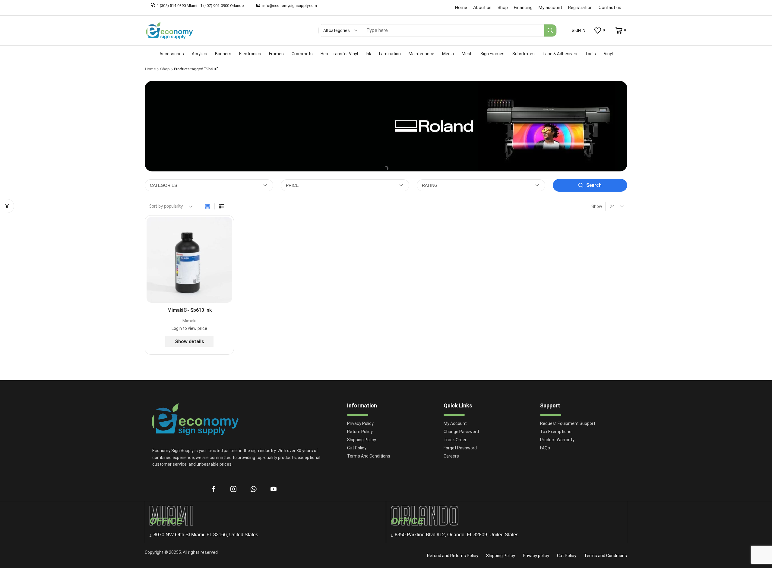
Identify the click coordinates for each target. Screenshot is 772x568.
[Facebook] (214, 489)
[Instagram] (233, 489)
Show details (189, 341)
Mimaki (189, 320)
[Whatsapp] (253, 489)
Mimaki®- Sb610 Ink (189, 310)
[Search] (550, 30)
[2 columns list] (221, 206)
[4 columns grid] (207, 206)
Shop (165, 69)
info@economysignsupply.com (289, 5)
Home (150, 69)
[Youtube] (274, 489)
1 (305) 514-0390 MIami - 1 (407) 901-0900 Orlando (200, 5)
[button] (578, 30)
